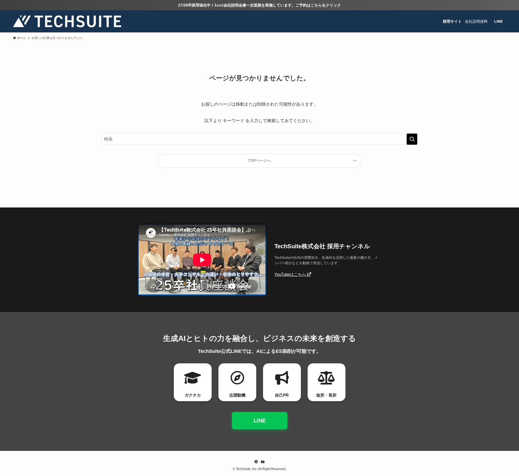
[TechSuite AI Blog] (67, 21)
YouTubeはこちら (290, 274)
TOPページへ (259, 160)
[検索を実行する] (412, 139)
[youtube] (262, 462)
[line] (256, 462)
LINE (260, 421)
